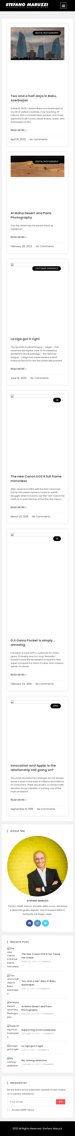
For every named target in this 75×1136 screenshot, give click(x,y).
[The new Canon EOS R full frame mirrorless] (13, 958)
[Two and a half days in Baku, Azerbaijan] (13, 985)
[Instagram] (37, 923)
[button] (63, 6)
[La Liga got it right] (13, 1047)
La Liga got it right (25, 339)
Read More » (19, 130)
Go (61, 1101)
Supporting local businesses (38, 1030)
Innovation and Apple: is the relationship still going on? (33, 767)
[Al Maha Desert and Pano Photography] (13, 1010)
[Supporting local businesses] (13, 1031)
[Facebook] (29, 923)
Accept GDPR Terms (23, 1110)
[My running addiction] (13, 1062)
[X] (45, 923)
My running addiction (34, 1060)
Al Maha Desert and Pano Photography (31, 215)
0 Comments (45, 961)
